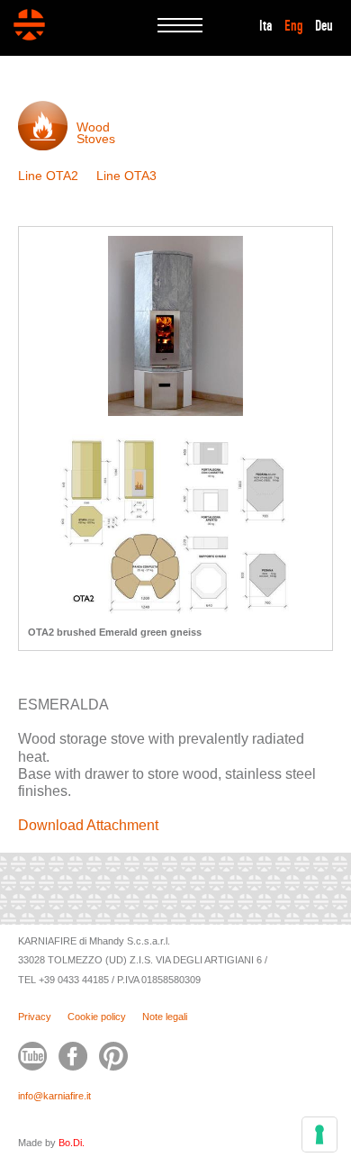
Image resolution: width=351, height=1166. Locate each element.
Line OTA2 (48, 175)
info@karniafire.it (54, 1095)
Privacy (34, 1016)
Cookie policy (97, 1016)
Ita (266, 26)
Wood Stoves (95, 133)
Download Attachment (88, 825)
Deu (324, 26)
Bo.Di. (71, 1142)
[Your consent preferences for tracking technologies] (319, 1134)
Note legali (164, 1016)
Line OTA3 (126, 175)
